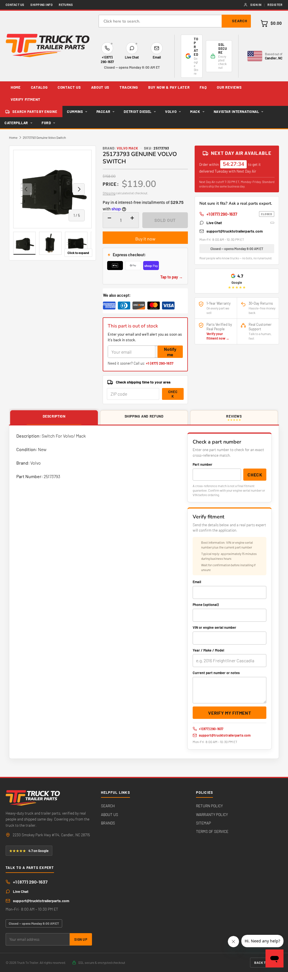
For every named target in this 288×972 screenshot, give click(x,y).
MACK (195, 111)
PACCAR (103, 111)
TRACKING (129, 87)
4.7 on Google (29, 851)
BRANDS (108, 823)
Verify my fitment (229, 712)
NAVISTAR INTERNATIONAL (236, 111)
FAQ (203, 87)
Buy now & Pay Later (169, 87)
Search (239, 21)
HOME (16, 87)
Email (197, 581)
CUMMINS (75, 111)
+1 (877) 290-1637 (159, 363)
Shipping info (41, 4)
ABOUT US (100, 87)
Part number (202, 464)
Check (173, 393)
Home (13, 137)
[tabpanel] (144, 592)
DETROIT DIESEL (138, 111)
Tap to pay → (171, 277)
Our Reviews (229, 87)
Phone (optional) (206, 604)
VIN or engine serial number (214, 627)
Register (274, 4)
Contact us (15, 4)
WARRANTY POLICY (212, 814)
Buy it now (145, 238)
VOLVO (171, 111)
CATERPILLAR (16, 123)
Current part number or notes (216, 672)
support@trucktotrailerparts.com (234, 231)
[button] (271, 23)
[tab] (54, 417)
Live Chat (214, 222)
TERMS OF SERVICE (212, 831)
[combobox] (174, 21)
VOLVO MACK (128, 148)
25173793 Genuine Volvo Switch (44, 137)
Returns (66, 4)
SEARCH (108, 805)
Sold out (165, 220)
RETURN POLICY (209, 805)
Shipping (109, 193)
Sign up (80, 939)
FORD (46, 123)
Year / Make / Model (208, 650)
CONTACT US (69, 87)
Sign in (255, 4)
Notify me (170, 351)
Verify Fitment (25, 99)
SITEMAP (203, 823)
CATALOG (39, 87)
